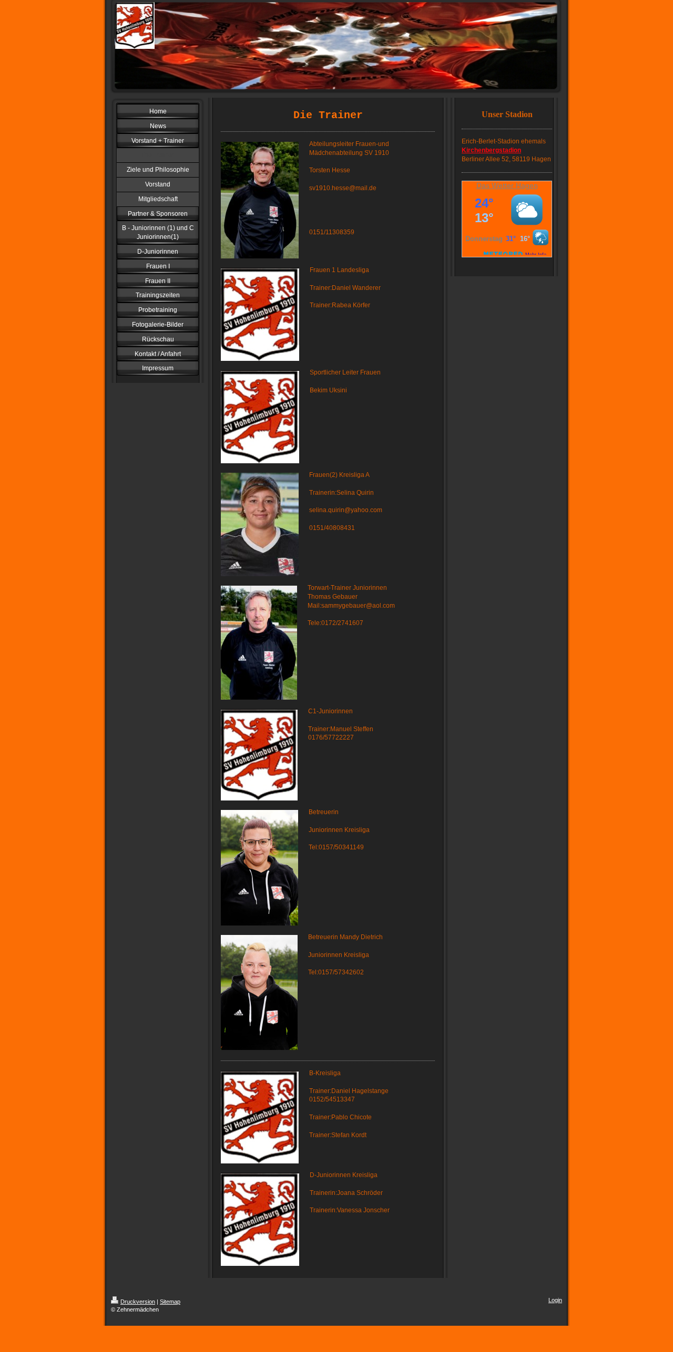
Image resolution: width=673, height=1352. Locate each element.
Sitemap (170, 1301)
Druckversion (137, 1301)
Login (555, 1300)
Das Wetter (495, 185)
